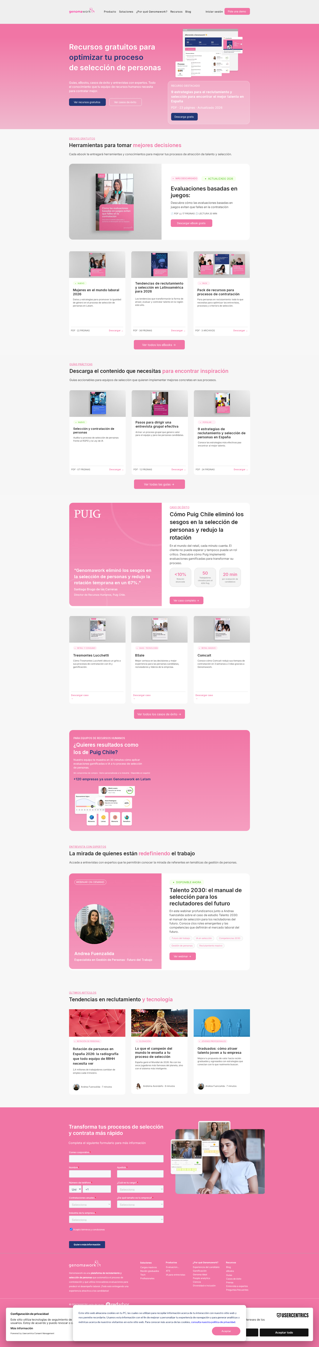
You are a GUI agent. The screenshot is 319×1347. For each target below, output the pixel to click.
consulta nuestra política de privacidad (213, 1322)
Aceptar (226, 1331)
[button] (110, 11)
